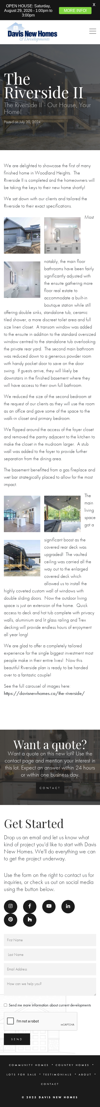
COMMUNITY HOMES (29, 1065)
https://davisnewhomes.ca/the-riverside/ (44, 693)
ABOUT (85, 1074)
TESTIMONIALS (57, 1074)
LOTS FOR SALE (22, 1074)
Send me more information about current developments (50, 1005)
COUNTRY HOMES (73, 1065)
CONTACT (50, 788)
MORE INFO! (75, 10)
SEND (17, 1039)
